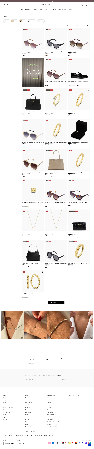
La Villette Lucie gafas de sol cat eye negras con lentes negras (56, 51)
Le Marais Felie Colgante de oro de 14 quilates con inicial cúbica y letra (32, 202)
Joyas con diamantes (8, 407)
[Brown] (22, 55)
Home (2, 13)
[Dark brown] (77, 237)
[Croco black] (74, 85)
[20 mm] (29, 297)
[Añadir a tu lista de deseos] (42, 29)
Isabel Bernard (88, 440)
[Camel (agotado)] (31, 116)
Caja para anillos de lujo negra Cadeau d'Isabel (77, 142)
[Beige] (69, 55)
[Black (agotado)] (70, 55)
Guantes (5, 419)
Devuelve (49, 407)
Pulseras (5, 400)
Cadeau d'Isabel (28, 402)
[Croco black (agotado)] (53, 176)
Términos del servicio (7, 435)
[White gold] (53, 116)
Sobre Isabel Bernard (51, 395)
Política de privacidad (52, 429)
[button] (7, 5)
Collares (5, 402)
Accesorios (5, 421)
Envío (48, 405)
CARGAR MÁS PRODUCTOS (56, 302)
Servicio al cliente (51, 397)
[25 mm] (28, 297)
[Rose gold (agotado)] (54, 237)
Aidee (26, 395)
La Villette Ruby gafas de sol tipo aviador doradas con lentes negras (33, 142)
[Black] (23, 55)
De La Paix (27, 407)
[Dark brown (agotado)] (30, 266)
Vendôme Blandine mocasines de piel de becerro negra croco (79, 81)
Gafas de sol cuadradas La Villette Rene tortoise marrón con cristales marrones (78, 51)
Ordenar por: (70, 25)
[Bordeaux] (77, 85)
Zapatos (5, 417)
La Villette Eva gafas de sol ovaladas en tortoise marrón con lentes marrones (32, 51)
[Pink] (24, 55)
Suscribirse (64, 379)
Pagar (48, 400)
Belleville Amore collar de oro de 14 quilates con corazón (32, 233)
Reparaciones (50, 412)
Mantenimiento (50, 414)
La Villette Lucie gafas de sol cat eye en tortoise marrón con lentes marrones (78, 202)
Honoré (27, 414)
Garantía (49, 409)
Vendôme (27, 429)
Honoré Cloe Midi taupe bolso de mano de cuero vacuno (55, 172)
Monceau (27, 421)
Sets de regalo (6, 412)
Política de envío (34, 435)
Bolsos (4, 414)
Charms (5, 405)
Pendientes (5, 397)
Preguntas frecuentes (52, 426)
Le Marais (27, 419)
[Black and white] (76, 85)
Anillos (4, 395)
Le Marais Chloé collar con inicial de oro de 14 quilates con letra (56, 233)
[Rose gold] (54, 116)
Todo (6, 13)
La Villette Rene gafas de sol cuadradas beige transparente (31, 172)
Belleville (27, 400)
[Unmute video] (22, 338)
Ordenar (49, 402)
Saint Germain (28, 426)
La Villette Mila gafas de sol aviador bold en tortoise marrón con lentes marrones (55, 202)
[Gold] (51, 116)
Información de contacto (44, 435)
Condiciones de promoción (53, 421)
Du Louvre (27, 409)
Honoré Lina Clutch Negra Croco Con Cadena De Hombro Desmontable (78, 233)
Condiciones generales (52, 424)
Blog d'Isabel (50, 417)
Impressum (51, 435)
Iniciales (5, 409)
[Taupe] (51, 176)
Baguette (27, 397)
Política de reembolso (26, 435)
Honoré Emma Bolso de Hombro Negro (30, 263)
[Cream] (30, 116)
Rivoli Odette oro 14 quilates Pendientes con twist (32, 293)
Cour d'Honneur (28, 405)
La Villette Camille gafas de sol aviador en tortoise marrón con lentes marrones (55, 81)
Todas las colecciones (30, 431)
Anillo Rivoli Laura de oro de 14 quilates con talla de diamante (78, 112)
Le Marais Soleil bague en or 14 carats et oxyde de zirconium (55, 112)
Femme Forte (28, 412)
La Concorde (28, 417)
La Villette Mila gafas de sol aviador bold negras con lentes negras (55, 263)
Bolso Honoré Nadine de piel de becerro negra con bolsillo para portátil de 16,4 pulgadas (32, 112)
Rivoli (26, 424)
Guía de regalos (50, 419)
